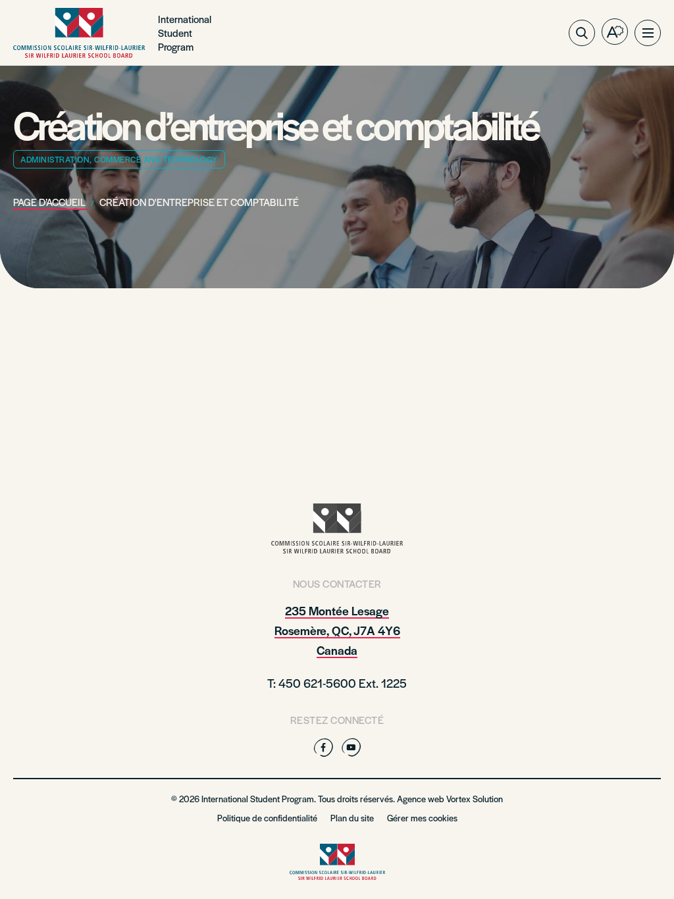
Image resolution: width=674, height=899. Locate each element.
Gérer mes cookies (422, 817)
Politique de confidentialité (267, 817)
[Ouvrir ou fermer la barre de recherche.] (582, 33)
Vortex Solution (474, 798)
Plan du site (352, 817)
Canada (337, 650)
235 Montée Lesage (337, 610)
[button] (648, 33)
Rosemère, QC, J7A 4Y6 (337, 630)
